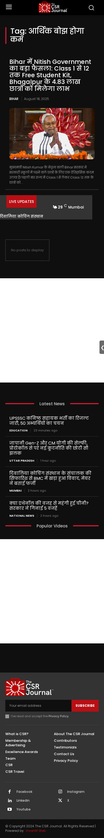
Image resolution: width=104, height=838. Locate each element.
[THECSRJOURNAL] (53, 7)
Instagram (76, 792)
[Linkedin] (9, 801)
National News (21, 516)
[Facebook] (9, 792)
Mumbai (15, 491)
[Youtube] (9, 809)
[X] (60, 801)
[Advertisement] (52, 330)
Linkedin (23, 800)
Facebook (24, 792)
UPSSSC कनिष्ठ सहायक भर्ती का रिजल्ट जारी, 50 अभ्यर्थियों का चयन (49, 420)
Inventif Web (36, 830)
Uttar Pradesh (21, 461)
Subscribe (85, 705)
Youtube (24, 809)
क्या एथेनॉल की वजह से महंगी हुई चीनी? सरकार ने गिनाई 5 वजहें (49, 505)
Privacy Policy (59, 716)
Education (18, 430)
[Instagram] (60, 792)
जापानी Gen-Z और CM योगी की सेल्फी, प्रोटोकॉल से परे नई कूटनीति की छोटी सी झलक (48, 448)
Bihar (13, 98)
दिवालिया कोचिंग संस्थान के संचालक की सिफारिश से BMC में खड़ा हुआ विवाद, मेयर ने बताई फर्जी (50, 478)
